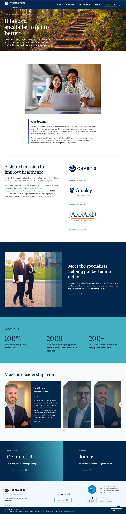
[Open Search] (119, 5)
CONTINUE (116, 510)
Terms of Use (8, 503)
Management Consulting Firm (15, 191)
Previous (4, 404)
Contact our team (17, 470)
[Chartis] (15, 492)
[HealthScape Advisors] (15, 4)
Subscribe (61, 500)
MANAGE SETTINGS (68, 511)
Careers (86, 470)
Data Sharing (8, 505)
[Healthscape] (93, 489)
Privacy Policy (8, 500)
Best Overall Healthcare (34, 188)
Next (121, 404)
